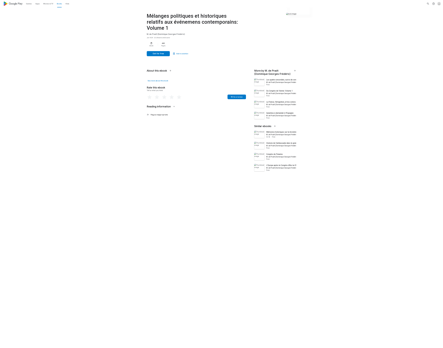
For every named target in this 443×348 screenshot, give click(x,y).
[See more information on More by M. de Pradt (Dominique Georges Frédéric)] (295, 70)
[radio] (149, 97)
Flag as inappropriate (157, 115)
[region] (193, 44)
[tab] (29, 3)
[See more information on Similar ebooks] (274, 126)
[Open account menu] (439, 3)
